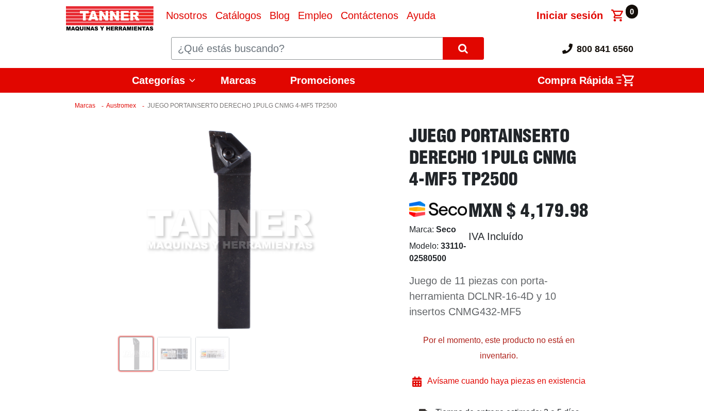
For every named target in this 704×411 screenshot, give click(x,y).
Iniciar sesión (570, 15)
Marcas (238, 80)
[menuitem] (186, 15)
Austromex (121, 105)
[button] (132, 230)
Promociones (322, 80)
